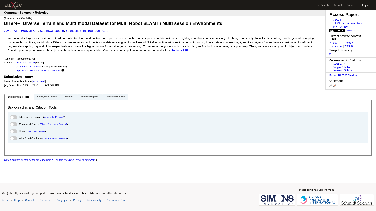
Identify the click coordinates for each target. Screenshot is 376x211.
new (331, 46)
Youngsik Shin (76, 30)
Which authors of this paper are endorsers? (28, 159)
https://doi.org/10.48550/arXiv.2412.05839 (38, 70)
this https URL (180, 50)
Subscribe (45, 200)
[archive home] (13, 5)
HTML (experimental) (347, 23)
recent (338, 46)
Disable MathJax (64, 159)
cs (330, 53)
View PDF (339, 19)
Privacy (77, 200)
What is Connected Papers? (53, 124)
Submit (338, 5)
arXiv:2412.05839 (25, 62)
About (5, 200)
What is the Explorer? (54, 117)
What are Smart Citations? (54, 138)
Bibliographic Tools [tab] (18, 97)
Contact (29, 200)
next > (349, 42)
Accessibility (94, 200)
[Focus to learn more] (62, 70)
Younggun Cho (97, 30)
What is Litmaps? (37, 131)
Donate (351, 5)
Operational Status (117, 200)
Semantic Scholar (343, 70)
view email (39, 81)
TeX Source (340, 27)
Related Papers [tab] (89, 96)
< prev (333, 42)
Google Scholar (341, 67)
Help (17, 200)
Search (325, 5)
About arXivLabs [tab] (115, 96)
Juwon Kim (11, 30)
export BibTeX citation (343, 75)
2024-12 (348, 46)
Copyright (62, 200)
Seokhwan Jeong (52, 30)
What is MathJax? (85, 159)
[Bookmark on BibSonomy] (331, 86)
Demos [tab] (69, 96)
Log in (365, 5)
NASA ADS (339, 64)
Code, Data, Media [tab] (47, 96)
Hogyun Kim (29, 30)
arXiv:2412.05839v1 (30, 66)
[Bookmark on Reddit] (334, 86)
